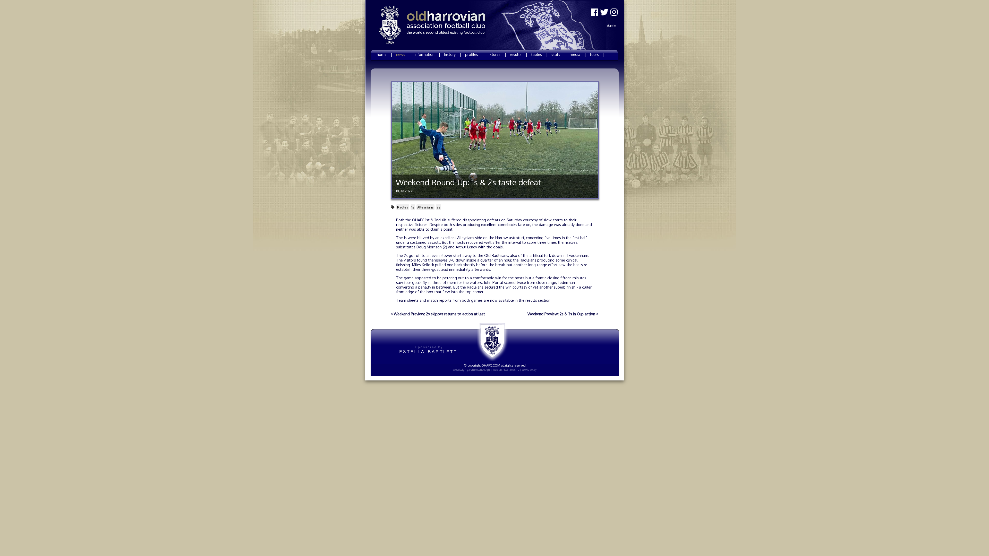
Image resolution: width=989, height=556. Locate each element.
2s (438, 207)
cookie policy (529, 369)
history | (452, 54)
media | (578, 54)
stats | (558, 54)
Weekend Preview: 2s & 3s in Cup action (561, 313)
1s (412, 207)
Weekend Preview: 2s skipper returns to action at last (439, 313)
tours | (597, 54)
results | (518, 54)
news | (403, 54)
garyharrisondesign (478, 369)
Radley (402, 207)
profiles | (474, 54)
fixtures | (497, 54)
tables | (539, 54)
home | (384, 54)
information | (427, 54)
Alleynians (425, 207)
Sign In (611, 25)
